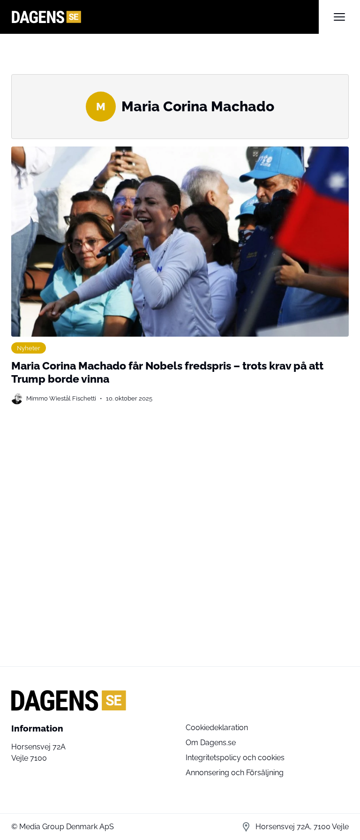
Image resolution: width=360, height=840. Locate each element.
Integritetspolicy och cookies (235, 757)
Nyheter (28, 348)
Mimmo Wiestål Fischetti (61, 398)
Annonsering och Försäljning (235, 772)
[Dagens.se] (165, 17)
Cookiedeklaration (217, 727)
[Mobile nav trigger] (339, 17)
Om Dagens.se (211, 742)
